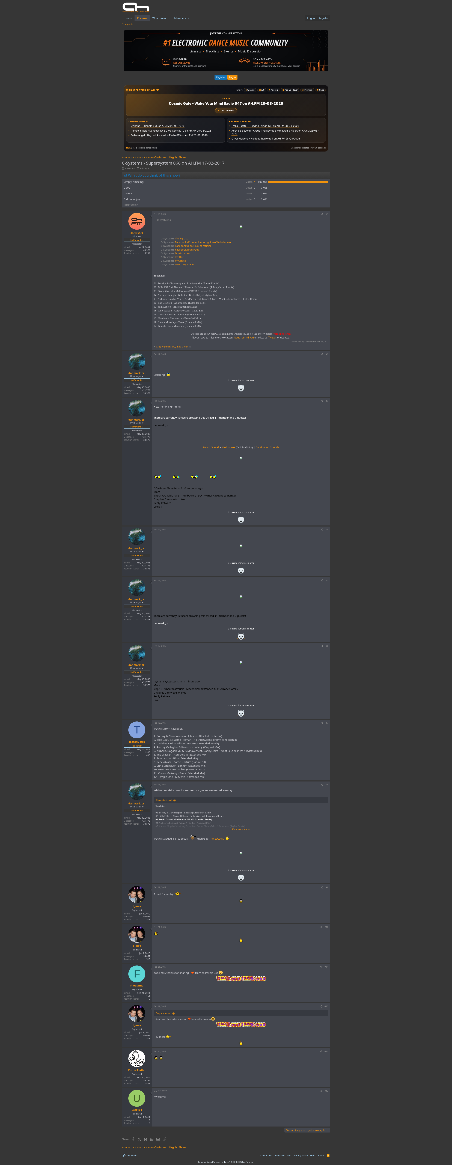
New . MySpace (177, 264)
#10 (326, 927)
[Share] (322, 214)
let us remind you (244, 337)
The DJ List (174, 238)
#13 (326, 1051)
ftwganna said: (163, 1013)
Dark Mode (131, 1155)
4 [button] (250, 181)
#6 (327, 645)
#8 (327, 784)
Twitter (172, 257)
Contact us (266, 1155)
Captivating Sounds (267, 447)
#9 (327, 887)
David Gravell (211, 447)
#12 (326, 1006)
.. (241, 389)
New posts (127, 24)
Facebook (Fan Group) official (186, 246)
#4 (327, 529)
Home (128, 18)
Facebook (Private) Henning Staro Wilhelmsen (196, 242)
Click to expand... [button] (241, 829)
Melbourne (228, 447)
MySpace (173, 260)
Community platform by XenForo (226, 1162)
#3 (327, 400)
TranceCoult (216, 838)
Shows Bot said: (164, 800)
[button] (169, 18)
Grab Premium (163, 346)
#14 (326, 1091)
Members (180, 18)
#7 (327, 722)
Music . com (175, 253)
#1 (327, 214)
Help (312, 1155)
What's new (159, 18)
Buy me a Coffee (180, 346)
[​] (241, 227)
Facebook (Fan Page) (180, 249)
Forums (142, 18)
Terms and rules (282, 1155)
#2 (327, 354)
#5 (327, 580)
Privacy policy (300, 1155)
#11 (326, 966)
